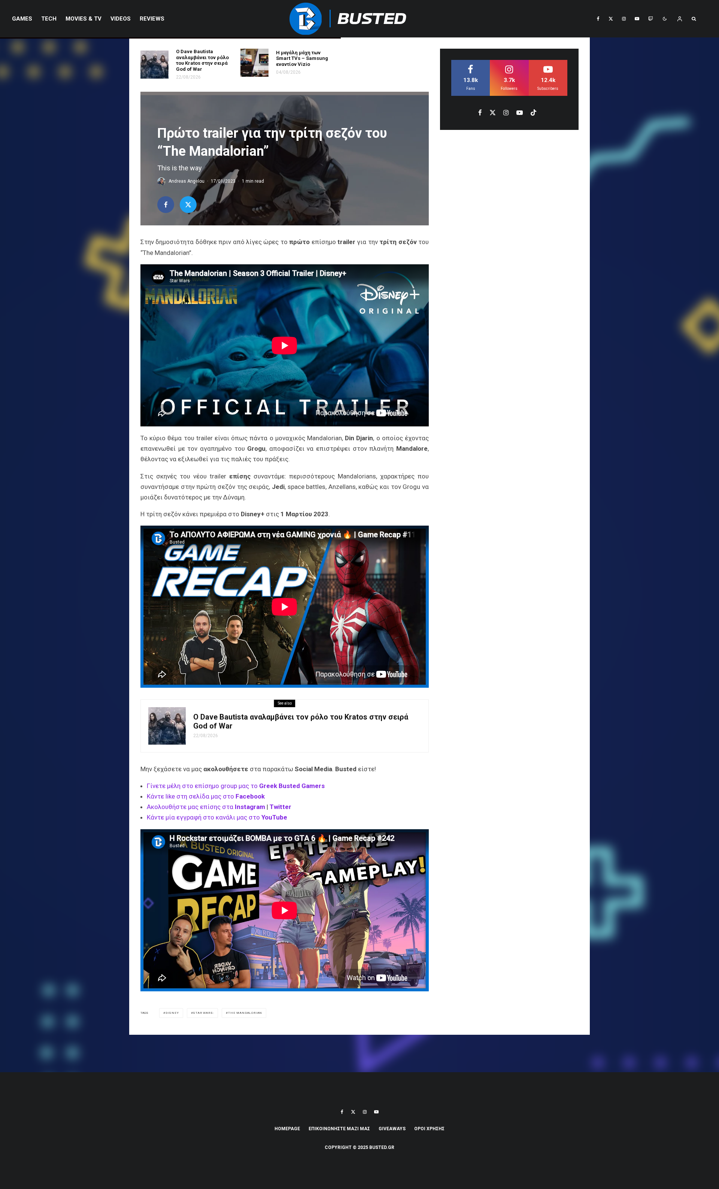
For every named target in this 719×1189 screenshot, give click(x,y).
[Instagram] (624, 18)
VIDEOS (120, 18)
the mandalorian (245, 1013)
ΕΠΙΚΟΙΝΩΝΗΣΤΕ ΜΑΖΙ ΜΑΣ (339, 1128)
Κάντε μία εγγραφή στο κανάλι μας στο (217, 817)
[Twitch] (650, 18)
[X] (611, 18)
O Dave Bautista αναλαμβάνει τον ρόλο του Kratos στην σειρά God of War (202, 60)
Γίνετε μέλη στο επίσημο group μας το (236, 786)
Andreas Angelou (186, 181)
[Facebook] (598, 18)
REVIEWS (152, 18)
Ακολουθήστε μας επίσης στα (207, 807)
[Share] (165, 204)
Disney (172, 1013)
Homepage (287, 1128)
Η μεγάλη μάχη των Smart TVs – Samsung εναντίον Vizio (302, 58)
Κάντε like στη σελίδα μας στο (206, 796)
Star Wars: (203, 1013)
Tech (49, 18)
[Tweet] (188, 204)
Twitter (280, 807)
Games (22, 18)
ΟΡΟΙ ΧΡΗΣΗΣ (429, 1128)
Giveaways (392, 1128)
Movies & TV (83, 18)
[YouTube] (637, 18)
